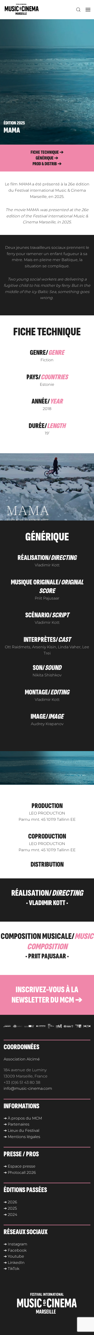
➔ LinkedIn (14, 1262)
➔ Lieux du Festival (21, 1130)
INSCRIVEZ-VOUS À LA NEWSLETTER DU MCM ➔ (47, 995)
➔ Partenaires (16, 1124)
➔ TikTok (11, 1268)
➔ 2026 (10, 1202)
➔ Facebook (15, 1250)
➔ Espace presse (19, 1166)
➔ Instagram (15, 1244)
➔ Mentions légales (22, 1136)
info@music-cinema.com (28, 1088)
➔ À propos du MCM (23, 1118)
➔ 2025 (10, 1208)
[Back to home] (23, 9)
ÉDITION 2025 (14, 123)
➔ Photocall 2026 (20, 1172)
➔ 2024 (10, 1214)
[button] (78, 9)
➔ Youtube (14, 1256)
